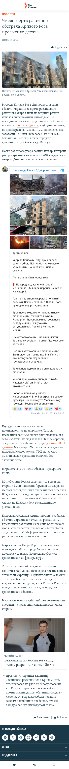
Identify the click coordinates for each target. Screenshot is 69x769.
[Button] (59, 47)
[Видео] (15, 765)
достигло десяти (27, 125)
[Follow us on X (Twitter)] (13, 737)
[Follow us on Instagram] (28, 737)
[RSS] (44, 737)
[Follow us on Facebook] (5, 737)
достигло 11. (54, 443)
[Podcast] (52, 737)
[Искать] (54, 765)
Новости (8, 14)
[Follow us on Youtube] (21, 737)
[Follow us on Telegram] (36, 737)
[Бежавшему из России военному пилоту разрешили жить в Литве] (34, 635)
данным (7, 447)
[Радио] (34, 765)
